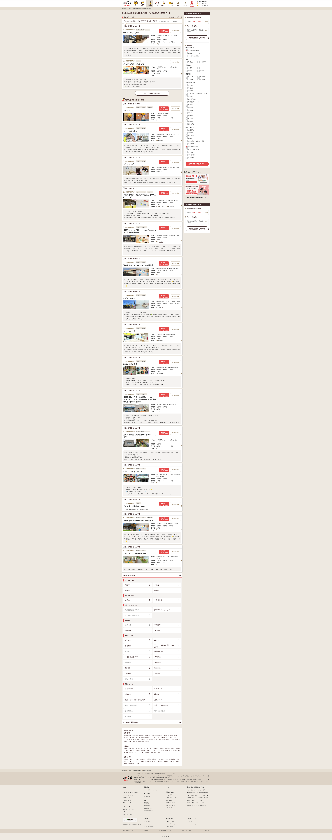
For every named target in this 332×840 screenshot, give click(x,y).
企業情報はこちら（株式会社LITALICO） (132, 824)
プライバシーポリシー (187, 831)
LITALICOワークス (148, 819)
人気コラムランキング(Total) (129, 790)
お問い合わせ (169, 800)
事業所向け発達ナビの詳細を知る (197, 198)
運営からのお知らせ (170, 805)
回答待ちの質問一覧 (149, 810)
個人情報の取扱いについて (165, 831)
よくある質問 (169, 795)
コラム (124, 787)
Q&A (145, 800)
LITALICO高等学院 (191, 824)
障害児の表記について (128, 831)
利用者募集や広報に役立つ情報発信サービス (197, 792)
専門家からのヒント (149, 796)
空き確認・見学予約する (164, 30)
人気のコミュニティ (127, 812)
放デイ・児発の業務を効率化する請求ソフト (197, 790)
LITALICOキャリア (191, 819)
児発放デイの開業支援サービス (194, 800)
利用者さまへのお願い (171, 802)
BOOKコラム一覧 (127, 800)
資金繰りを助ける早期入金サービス (195, 803)
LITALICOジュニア (148, 821)
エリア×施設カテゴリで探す (150, 790)
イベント (168, 787)
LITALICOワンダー (170, 821)
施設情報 (146, 787)
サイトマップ (169, 808)
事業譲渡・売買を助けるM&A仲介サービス (197, 805)
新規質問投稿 (147, 803)
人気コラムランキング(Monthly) (130, 792)
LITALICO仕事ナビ (170, 819)
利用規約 (146, 831)
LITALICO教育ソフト (149, 824)
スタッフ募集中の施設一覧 (174, 17)
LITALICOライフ (191, 821)
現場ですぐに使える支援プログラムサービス (197, 797)
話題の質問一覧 (147, 808)
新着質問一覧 (147, 805)
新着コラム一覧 (126, 797)
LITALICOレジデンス (149, 826)
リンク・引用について (171, 797)
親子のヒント (147, 793)
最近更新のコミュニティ (128, 809)
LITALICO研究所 (169, 826)
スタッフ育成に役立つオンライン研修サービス (198, 795)
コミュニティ (126, 806)
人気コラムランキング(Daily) (129, 795)
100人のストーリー (127, 803)
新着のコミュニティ (127, 814)
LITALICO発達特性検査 (171, 824)
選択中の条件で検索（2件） (197, 164)
